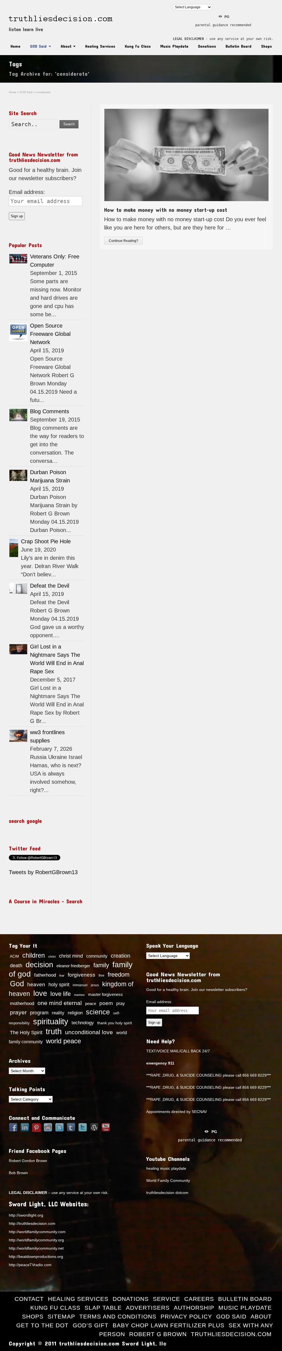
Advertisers (148, 1307)
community (96, 955)
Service (166, 1299)
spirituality (50, 1021)
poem (106, 1003)
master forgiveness (105, 994)
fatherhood (45, 975)
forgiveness (81, 975)
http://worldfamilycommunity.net (36, 1248)
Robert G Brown (158, 1334)
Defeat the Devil (49, 586)
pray (120, 1003)
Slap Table (103, 1307)
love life (60, 994)
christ (52, 956)
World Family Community (168, 1180)
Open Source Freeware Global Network (50, 334)
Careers (199, 1299)
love (40, 993)
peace (90, 1003)
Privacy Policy (186, 1316)
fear (61, 975)
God (17, 984)
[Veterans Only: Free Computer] (18, 258)
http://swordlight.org (26, 1215)
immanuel (80, 985)
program (39, 1012)
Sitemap (61, 1316)
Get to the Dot (42, 1325)
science (98, 1012)
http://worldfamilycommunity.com (37, 1232)
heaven (36, 984)
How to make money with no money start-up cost (165, 209)
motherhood (22, 1003)
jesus (95, 985)
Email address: (27, 192)
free (101, 975)
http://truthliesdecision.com (32, 1223)
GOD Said (38, 46)
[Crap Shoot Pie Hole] (14, 548)
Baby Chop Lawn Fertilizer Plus (168, 1325)
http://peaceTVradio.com (30, 1265)
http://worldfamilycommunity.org (36, 1240)
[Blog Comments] (18, 415)
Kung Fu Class (138, 46)
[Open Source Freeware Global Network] (18, 332)
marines (79, 994)
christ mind (71, 956)
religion (75, 1012)
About (66, 46)
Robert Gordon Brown (28, 1160)
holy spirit (58, 984)
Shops (266, 46)
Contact (29, 1299)
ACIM (14, 956)
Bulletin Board (238, 46)
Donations (207, 46)
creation (120, 956)
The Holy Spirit (26, 1032)
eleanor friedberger (73, 966)
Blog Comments (49, 411)
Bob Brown (18, 1173)
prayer (18, 1012)
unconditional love (89, 1032)
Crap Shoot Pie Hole (46, 541)
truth (54, 1031)
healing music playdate (166, 1168)
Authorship (194, 1307)
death (16, 965)
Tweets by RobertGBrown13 (43, 872)
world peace (63, 1041)
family (101, 965)
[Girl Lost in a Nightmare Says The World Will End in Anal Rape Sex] (18, 649)
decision (39, 965)
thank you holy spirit (114, 1023)
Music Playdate (174, 46)
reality (58, 1012)
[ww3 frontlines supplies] (18, 735)
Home (15, 46)
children (33, 955)
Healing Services (100, 46)
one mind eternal (59, 1003)
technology (83, 1022)
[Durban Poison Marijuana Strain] (18, 475)
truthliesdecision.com (231, 1334)
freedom (118, 974)
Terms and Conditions (117, 1316)
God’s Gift (91, 1325)
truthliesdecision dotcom (167, 1192)
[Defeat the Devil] (18, 589)
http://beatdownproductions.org (36, 1256)
